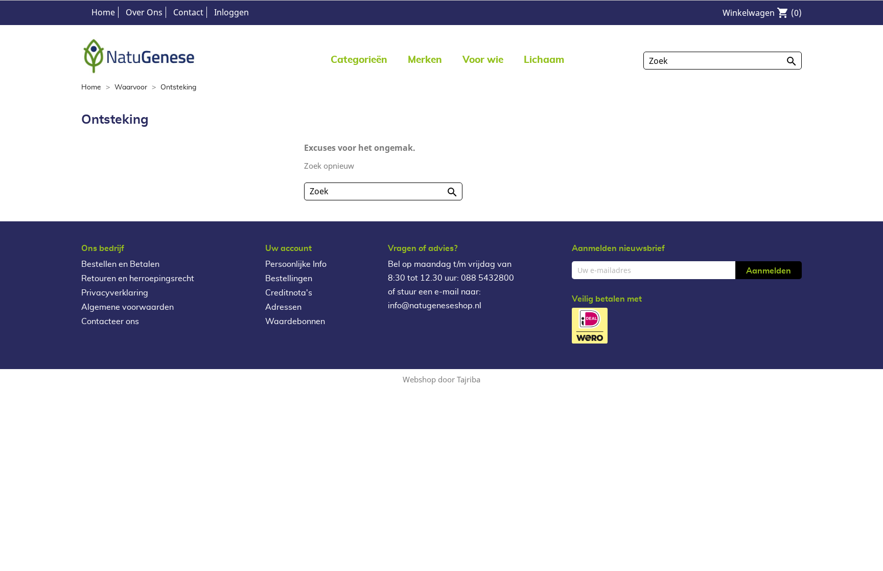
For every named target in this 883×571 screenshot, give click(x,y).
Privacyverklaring (114, 293)
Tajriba (468, 379)
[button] (425, 59)
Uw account (288, 248)
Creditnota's (288, 293)
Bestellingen (288, 279)
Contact (188, 12)
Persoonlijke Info (296, 264)
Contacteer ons (110, 321)
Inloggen (231, 12)
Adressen (283, 307)
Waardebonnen (295, 321)
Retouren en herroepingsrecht (137, 279)
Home (103, 12)
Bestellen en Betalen (120, 264)
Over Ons (144, 12)
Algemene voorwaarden (127, 307)
